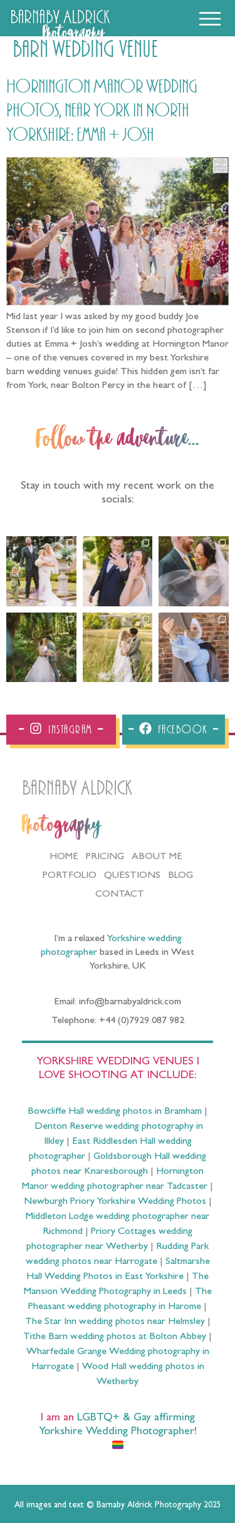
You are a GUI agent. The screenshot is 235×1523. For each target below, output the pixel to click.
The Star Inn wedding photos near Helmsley (115, 1322)
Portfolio (70, 876)
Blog (180, 876)
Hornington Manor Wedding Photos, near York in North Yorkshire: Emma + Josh (101, 111)
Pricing (105, 857)
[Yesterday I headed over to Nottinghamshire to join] (194, 571)
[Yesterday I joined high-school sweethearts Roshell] (41, 648)
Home (64, 857)
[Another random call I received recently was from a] (194, 648)
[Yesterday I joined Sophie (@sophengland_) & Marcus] (118, 571)
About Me (157, 857)
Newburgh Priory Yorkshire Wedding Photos (115, 1202)
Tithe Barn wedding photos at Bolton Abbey (114, 1337)
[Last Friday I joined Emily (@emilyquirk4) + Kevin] (118, 648)
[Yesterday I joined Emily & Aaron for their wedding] (41, 571)
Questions (132, 876)
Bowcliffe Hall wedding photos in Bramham (115, 1112)
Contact (119, 895)
